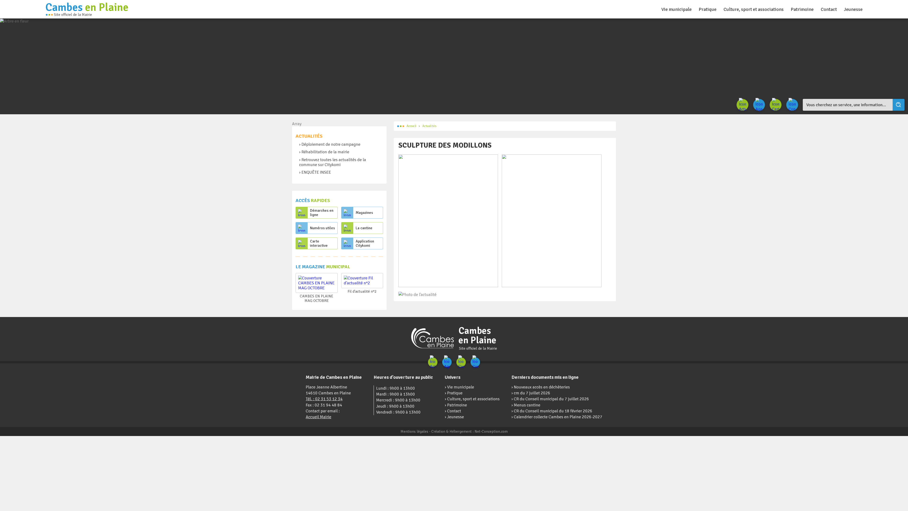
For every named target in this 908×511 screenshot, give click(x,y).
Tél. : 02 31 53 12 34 (324, 398)
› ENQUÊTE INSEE (315, 172)
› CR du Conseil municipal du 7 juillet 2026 (550, 398)
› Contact (453, 411)
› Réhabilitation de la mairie (324, 151)
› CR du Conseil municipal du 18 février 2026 (551, 411)
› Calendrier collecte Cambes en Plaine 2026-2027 (556, 416)
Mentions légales (414, 431)
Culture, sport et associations (754, 9)
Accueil (411, 126)
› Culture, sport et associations (472, 398)
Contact (829, 9)
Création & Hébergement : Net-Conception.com (469, 431)
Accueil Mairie (318, 416)
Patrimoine (802, 9)
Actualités (309, 136)
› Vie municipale (459, 387)
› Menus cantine (525, 405)
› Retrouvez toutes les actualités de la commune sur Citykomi (332, 162)
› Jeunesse (454, 416)
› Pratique (454, 393)
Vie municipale (676, 9)
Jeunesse (853, 9)
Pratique (707, 9)
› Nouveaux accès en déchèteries (540, 387)
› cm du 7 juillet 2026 (530, 393)
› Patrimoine (456, 405)
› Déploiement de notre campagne (329, 144)
